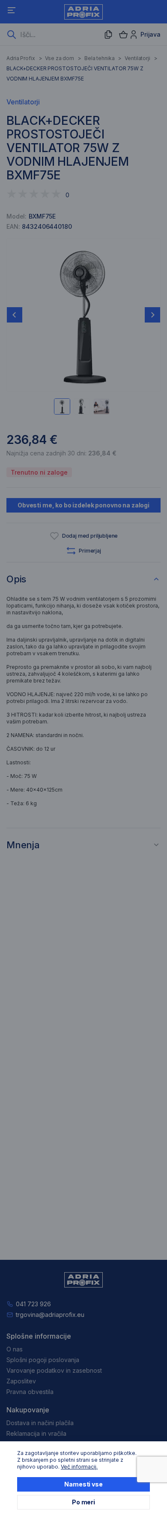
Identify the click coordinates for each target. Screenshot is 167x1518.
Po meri (83, 1502)
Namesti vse (83, 1484)
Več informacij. (79, 1466)
